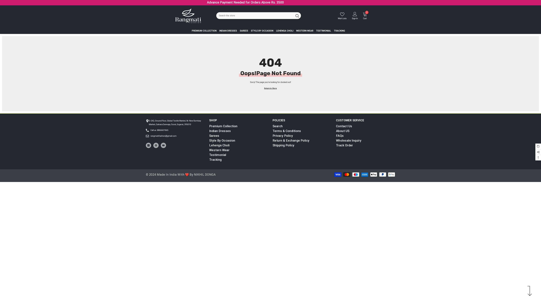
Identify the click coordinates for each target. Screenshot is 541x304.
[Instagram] (148, 148)
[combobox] (255, 18)
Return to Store (270, 91)
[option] (270, 4)
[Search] (258, 18)
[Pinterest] (156, 148)
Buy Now (294, 4)
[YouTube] (163, 148)
